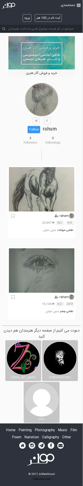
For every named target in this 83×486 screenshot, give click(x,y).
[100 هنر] (9, 6)
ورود (27, 18)
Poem (16, 437)
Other (66, 437)
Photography (45, 430)
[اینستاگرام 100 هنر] (32, 445)
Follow (34, 129)
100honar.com (41, 479)
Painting (25, 430)
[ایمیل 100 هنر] (60, 445)
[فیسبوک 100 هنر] (51, 445)
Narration (31, 437)
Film (73, 430)
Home (10, 430)
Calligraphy (50, 437)
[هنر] (78, 5)
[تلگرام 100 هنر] (41, 445)
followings (52, 142)
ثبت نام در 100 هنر (48, 18)
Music (62, 430)
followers (30, 142)
